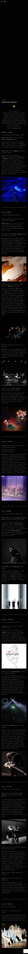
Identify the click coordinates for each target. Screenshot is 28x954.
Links (19, 157)
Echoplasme (16, 566)
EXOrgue (16, 151)
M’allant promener (16, 234)
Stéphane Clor (5, 223)
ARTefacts (5, 158)
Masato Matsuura (15, 530)
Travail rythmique (16, 388)
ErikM (12, 576)
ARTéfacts (10, 286)
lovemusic (4, 632)
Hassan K (13, 725)
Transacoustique (15, 671)
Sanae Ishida (18, 523)
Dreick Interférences (7, 139)
